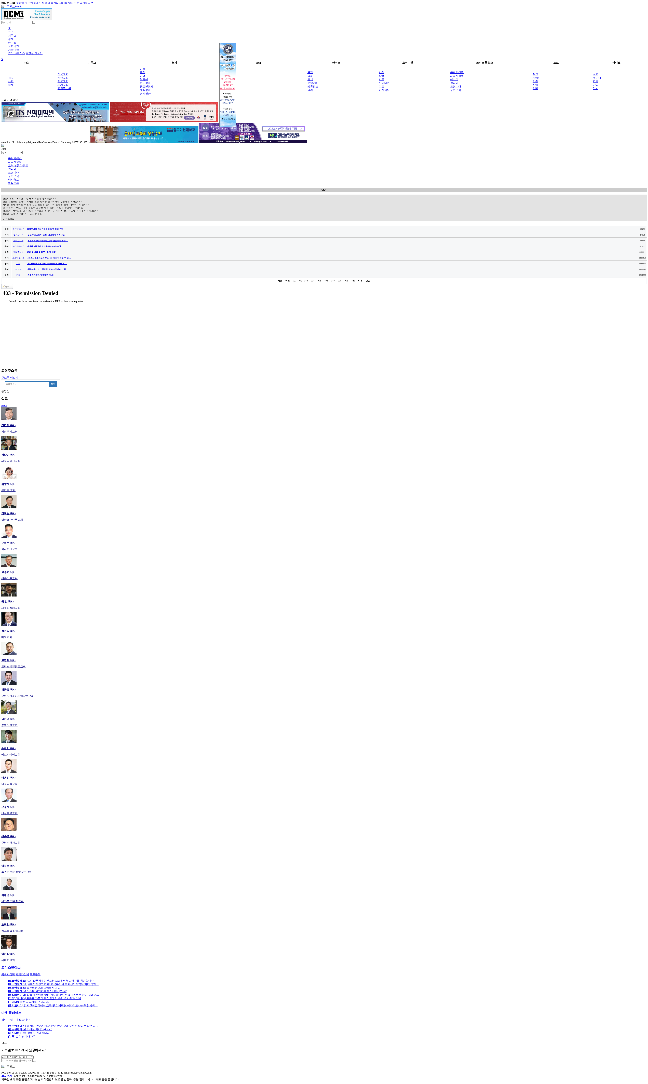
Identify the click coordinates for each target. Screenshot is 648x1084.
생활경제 (145, 90)
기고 (381, 86)
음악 (310, 72)
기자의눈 (384, 90)
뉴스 (11, 32)
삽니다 (454, 79)
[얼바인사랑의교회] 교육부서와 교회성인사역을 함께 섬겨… (53, 984)
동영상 (30, 53)
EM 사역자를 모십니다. (28, 1001)
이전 (287, 280)
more (4, 405)
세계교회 (63, 84)
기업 (142, 75)
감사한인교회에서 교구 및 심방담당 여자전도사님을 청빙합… (53, 1005)
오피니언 (13, 46)
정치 (11, 77)
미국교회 (63, 74)
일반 (535, 88)
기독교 (12, 35)
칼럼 (381, 75)
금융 (142, 68)
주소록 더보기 (9, 377)
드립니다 (455, 86)
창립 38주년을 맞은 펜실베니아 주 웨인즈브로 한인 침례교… (53, 994)
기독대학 (13, 49)
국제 (11, 84)
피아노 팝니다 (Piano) (30, 1029)
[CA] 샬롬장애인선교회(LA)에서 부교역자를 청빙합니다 (51, 980)
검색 (53, 384)
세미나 (537, 77)
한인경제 (145, 83)
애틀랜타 (53, 3)
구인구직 (455, 90)
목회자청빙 (457, 72)
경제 (11, 39)
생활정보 (312, 86)
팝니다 (454, 83)
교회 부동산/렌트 (18, 165)
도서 (310, 79)
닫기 (324, 189)
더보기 (38, 53)
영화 (310, 75)
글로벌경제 (146, 86)
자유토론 (13, 183)
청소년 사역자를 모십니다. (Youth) (37, 991)
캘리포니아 (18, 235)
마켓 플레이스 (11, 1012)
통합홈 (20, 3)
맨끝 (368, 280)
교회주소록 (64, 88)
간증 (535, 81)
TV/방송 (312, 83)
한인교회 (63, 77)
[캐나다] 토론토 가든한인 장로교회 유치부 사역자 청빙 (44, 998)
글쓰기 (8, 286)
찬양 (535, 84)
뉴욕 (44, 3)
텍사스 (72, 3)
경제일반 (145, 93)
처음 (280, 280)
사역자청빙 (457, 75)
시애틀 (63, 3)
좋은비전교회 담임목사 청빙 (34, 987)
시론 (381, 79)
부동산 (144, 79)
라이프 (12, 42)
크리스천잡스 (11, 967)
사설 (381, 72)
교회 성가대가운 (21, 1036)
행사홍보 (13, 179)
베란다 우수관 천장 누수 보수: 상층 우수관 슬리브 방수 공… (53, 1025)
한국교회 (63, 81)
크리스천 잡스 (16, 53)
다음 (360, 280)
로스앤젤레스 (33, 3)
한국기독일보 (85, 3)
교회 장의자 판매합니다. (29, 1033)
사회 (11, 81)
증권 (142, 72)
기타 (18, 263)
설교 (535, 74)
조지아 (18, 269)
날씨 (310, 90)
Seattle (18, 6)
